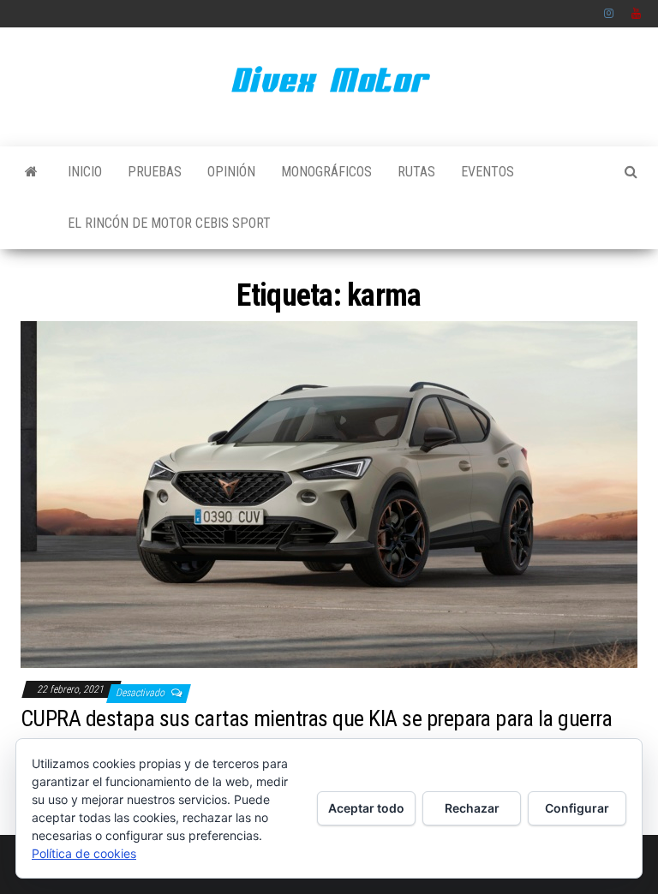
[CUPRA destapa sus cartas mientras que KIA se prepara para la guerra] (329, 494)
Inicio (85, 172)
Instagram (609, 13)
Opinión (231, 172)
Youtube (636, 13)
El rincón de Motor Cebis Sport (169, 223)
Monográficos (326, 172)
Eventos (487, 172)
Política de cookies (84, 853)
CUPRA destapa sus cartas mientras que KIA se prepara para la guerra (316, 718)
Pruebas (155, 172)
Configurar (577, 808)
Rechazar (472, 808)
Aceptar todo (366, 808)
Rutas (416, 172)
